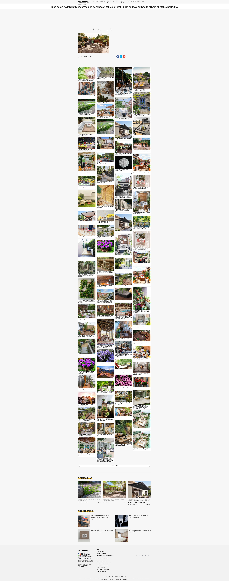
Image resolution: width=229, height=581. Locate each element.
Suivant (106, 29)
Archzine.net (140, 1)
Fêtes (128, 1)
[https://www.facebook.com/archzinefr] (136, 555)
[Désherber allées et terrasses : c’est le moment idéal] (89, 489)
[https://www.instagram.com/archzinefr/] (139, 555)
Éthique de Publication (102, 565)
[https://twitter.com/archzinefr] (145, 555)
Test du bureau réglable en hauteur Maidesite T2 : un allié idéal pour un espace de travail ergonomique (100, 517)
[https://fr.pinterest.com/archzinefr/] (148, 555)
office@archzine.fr (81, 566)
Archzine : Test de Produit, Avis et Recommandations (105, 556)
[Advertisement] (114, 18)
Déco (114, 1)
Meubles (102, 1)
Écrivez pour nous (101, 553)
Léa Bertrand (84, 502)
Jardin (92, 1)
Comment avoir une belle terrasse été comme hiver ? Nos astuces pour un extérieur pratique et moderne (139, 500)
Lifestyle (133, 1)
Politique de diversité (102, 559)
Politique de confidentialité (104, 563)
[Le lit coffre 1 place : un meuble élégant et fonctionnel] (121, 535)
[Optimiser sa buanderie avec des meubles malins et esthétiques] (84, 535)
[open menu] (150, 2)
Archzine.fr (84, 551)
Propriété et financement (103, 569)
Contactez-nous (101, 567)
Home (79, 4)
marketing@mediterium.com (86, 564)
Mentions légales (101, 571)
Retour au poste (86, 56)
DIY (117, 1)
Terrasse (85, 4)
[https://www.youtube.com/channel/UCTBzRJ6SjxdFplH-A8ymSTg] (142, 555)
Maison (97, 1)
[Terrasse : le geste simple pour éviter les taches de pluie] (114, 489)
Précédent (98, 29)
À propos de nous (101, 551)
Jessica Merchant (110, 502)
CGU (98, 549)
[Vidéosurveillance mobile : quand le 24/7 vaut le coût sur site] (121, 521)
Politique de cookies (102, 561)
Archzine (83, 2)
